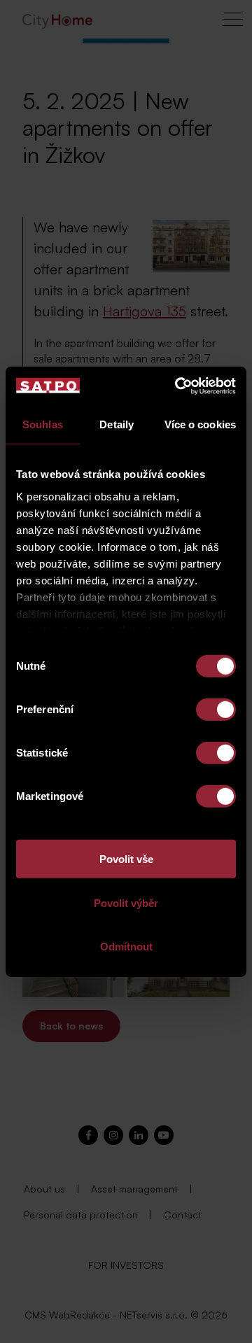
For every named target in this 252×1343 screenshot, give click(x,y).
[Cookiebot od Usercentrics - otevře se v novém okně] (178, 386)
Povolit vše (126, 859)
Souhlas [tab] (42, 424)
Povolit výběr (126, 902)
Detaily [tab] (116, 424)
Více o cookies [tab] (200, 424)
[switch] (216, 709)
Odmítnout (126, 946)
